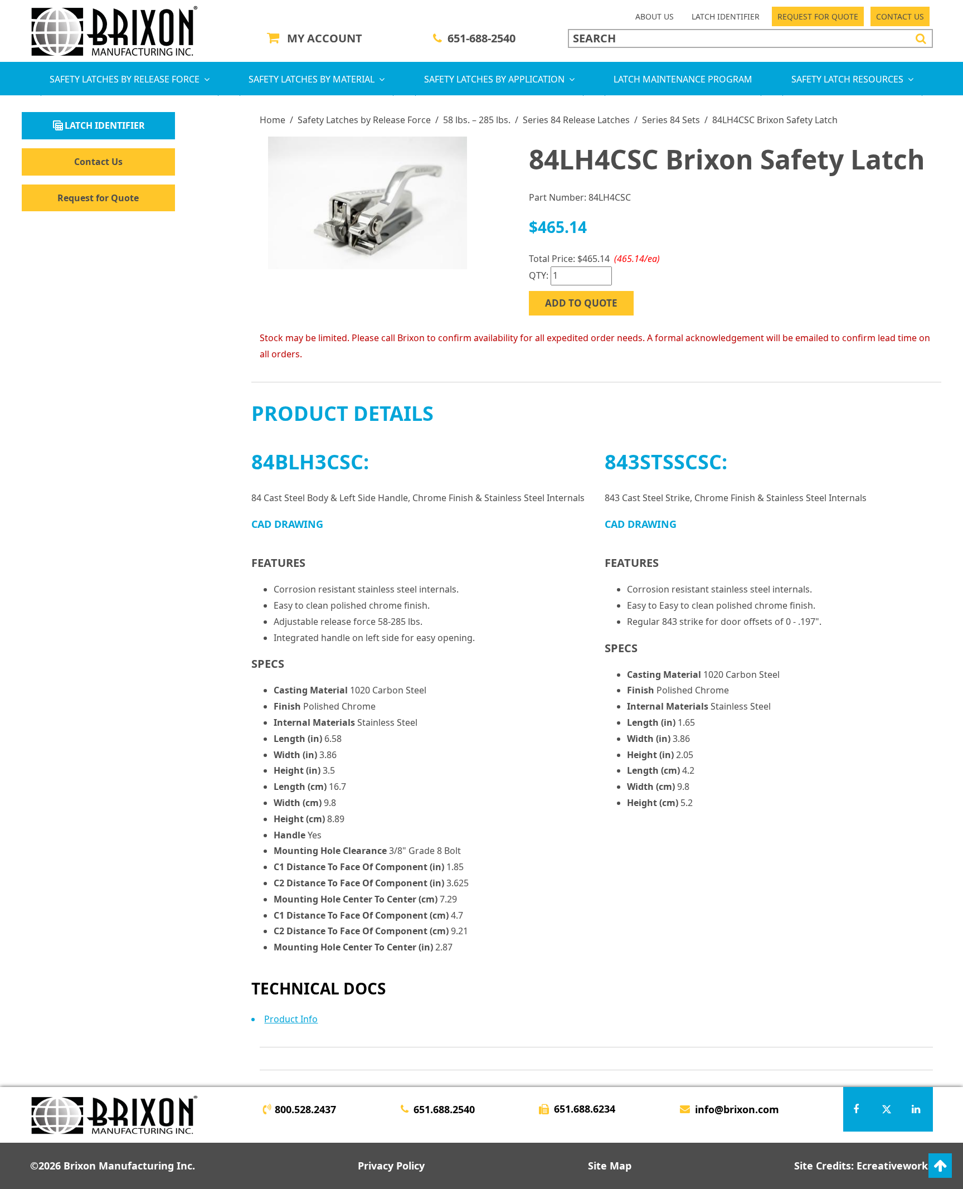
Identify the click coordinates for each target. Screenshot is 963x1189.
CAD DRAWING (287, 524)
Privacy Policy (391, 1165)
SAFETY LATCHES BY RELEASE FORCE (125, 79)
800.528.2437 (305, 1109)
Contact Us (98, 162)
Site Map (609, 1165)
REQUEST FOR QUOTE (817, 16)
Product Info (291, 1019)
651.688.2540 (444, 1109)
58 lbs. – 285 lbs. (476, 120)
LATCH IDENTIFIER (726, 16)
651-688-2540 (481, 38)
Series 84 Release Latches (576, 120)
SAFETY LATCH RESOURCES (847, 79)
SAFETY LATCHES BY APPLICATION (494, 79)
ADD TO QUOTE (581, 303)
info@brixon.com (737, 1109)
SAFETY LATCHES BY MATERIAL (311, 79)
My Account (324, 38)
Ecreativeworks (895, 1165)
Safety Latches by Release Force (364, 120)
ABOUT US (654, 16)
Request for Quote (98, 198)
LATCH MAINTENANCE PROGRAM (683, 79)
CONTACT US (900, 16)
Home (272, 120)
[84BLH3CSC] (367, 203)
